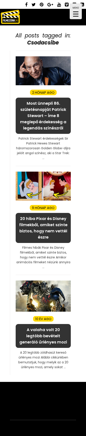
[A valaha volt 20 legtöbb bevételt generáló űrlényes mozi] (43, 311)
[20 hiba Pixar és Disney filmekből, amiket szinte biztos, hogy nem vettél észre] (43, 199)
